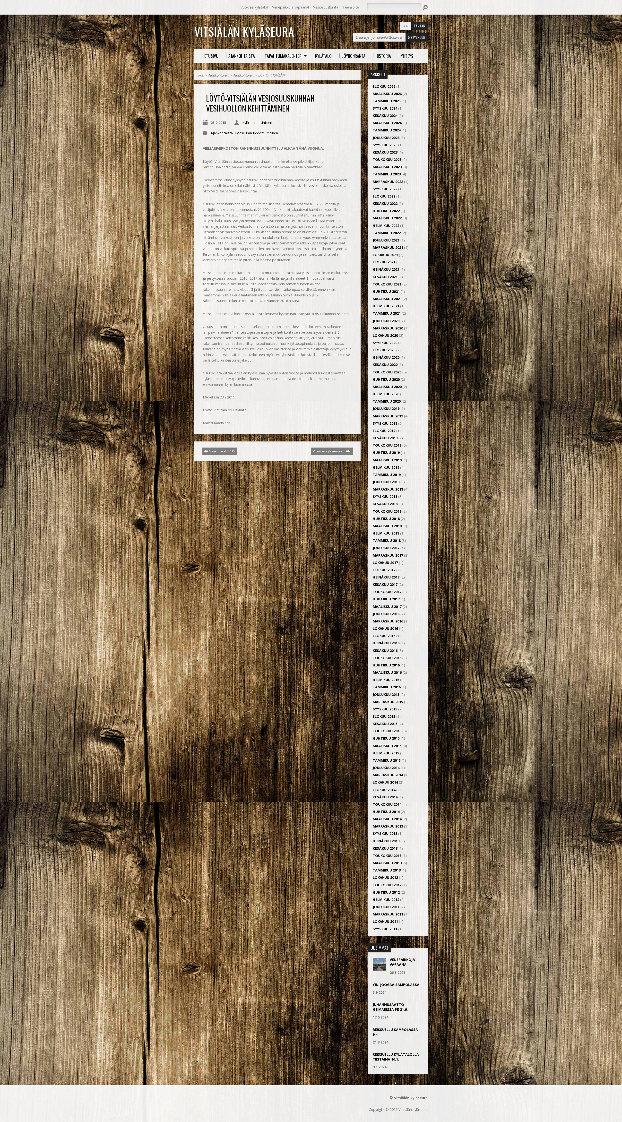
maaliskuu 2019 (387, 460)
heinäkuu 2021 (386, 269)
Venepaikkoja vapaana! (290, 7)
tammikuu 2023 (387, 174)
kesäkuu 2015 (385, 723)
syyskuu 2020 (385, 342)
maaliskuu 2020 (387, 386)
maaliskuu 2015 (387, 745)
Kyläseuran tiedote (250, 133)
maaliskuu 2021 (387, 298)
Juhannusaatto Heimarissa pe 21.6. (390, 1007)
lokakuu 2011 (385, 921)
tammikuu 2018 (387, 540)
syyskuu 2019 (385, 423)
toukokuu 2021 (387, 284)
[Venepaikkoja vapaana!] (379, 968)
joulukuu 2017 (386, 547)
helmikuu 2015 (386, 753)
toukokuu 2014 (387, 804)
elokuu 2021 (384, 262)
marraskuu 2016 (388, 621)
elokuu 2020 (384, 350)
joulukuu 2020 (386, 321)
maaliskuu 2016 (387, 672)
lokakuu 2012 (385, 877)
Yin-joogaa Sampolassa (396, 984)
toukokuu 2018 (387, 511)
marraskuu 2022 (388, 181)
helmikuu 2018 (386, 533)
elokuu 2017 (384, 570)
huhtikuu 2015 (386, 738)
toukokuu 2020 (387, 372)
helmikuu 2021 (386, 306)
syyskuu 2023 (385, 145)
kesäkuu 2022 (385, 203)
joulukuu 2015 (386, 694)
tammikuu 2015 (387, 760)
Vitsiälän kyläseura (244, 31)
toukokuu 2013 (387, 855)
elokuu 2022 (384, 196)
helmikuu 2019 (386, 467)
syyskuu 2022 (385, 189)
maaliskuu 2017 (387, 606)
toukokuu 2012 (387, 885)
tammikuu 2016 (387, 687)
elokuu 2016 (384, 635)
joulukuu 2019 (386, 408)
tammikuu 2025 (387, 101)
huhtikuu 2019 (386, 452)
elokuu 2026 (384, 86)
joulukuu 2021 (386, 240)
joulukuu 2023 (386, 137)
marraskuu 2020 (388, 328)
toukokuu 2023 (387, 159)
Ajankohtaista (218, 75)
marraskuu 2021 (388, 247)
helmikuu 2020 (386, 394)
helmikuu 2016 (386, 679)
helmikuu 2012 (386, 899)
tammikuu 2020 (387, 401)
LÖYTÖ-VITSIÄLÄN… (272, 75)
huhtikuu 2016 (386, 665)
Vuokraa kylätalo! (254, 7)
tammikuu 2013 (387, 870)
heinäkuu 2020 (386, 357)
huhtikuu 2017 (386, 599)
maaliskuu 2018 (387, 526)
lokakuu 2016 (385, 628)
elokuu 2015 (384, 716)
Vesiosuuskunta (325, 7)
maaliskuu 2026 (387, 93)
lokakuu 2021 (385, 254)
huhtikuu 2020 (386, 379)
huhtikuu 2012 (386, 892)
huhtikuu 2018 (386, 518)
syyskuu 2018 (385, 496)
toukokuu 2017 (387, 591)
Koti (201, 75)
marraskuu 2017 (388, 555)
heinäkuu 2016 (386, 643)
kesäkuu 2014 (385, 797)
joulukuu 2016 (386, 614)
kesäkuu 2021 (385, 277)
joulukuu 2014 (386, 767)
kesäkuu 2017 (385, 584)
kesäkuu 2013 (385, 848)
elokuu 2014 (384, 789)
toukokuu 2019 (387, 445)
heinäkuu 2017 (386, 577)
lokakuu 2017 (385, 562)
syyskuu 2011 (385, 929)
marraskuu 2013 (388, 826)
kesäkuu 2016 (385, 650)
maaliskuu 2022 (387, 218)
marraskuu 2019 (388, 416)
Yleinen (272, 133)
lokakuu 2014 (385, 782)
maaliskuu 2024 (387, 123)
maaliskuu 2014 (387, 819)
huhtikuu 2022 (386, 210)
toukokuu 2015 (387, 731)
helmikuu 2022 (386, 225)
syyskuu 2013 (385, 833)
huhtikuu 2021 (386, 291)
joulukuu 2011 (386, 907)
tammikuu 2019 (387, 474)
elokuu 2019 (384, 430)
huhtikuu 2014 (386, 811)
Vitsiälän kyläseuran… (329, 451)
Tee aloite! (351, 7)
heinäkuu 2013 (386, 841)
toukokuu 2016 (387, 658)
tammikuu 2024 (387, 130)
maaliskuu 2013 (387, 863)
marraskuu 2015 (388, 701)
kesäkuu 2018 (385, 503)
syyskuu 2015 (385, 709)
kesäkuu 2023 (385, 152)
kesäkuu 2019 (385, 438)
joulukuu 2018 (386, 482)
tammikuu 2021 (387, 313)
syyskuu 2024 (385, 108)
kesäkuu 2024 (385, 115)
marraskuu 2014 (388, 775)
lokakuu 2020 (385, 335)
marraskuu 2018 (388, 489)
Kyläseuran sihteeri (257, 122)
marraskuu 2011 (388, 914)
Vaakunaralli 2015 (222, 451)
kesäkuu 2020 (385, 364)
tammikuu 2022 (387, 233)
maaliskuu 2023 (387, 166)
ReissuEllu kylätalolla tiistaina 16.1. (396, 1057)
